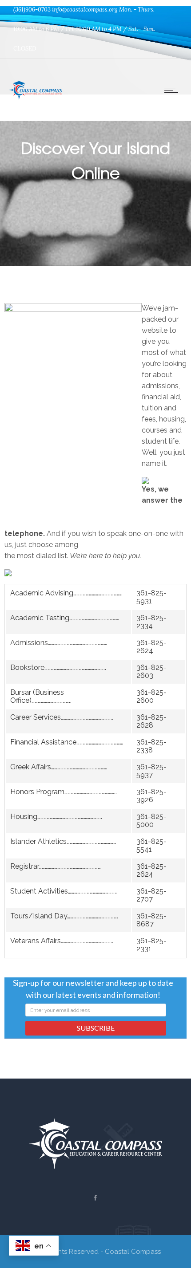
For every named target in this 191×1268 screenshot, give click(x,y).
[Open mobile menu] (173, 90)
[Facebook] (95, 1198)
